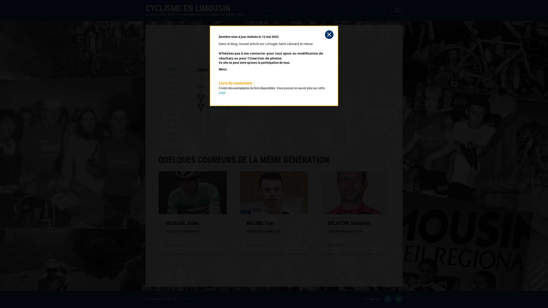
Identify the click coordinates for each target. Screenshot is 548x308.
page (222, 92)
